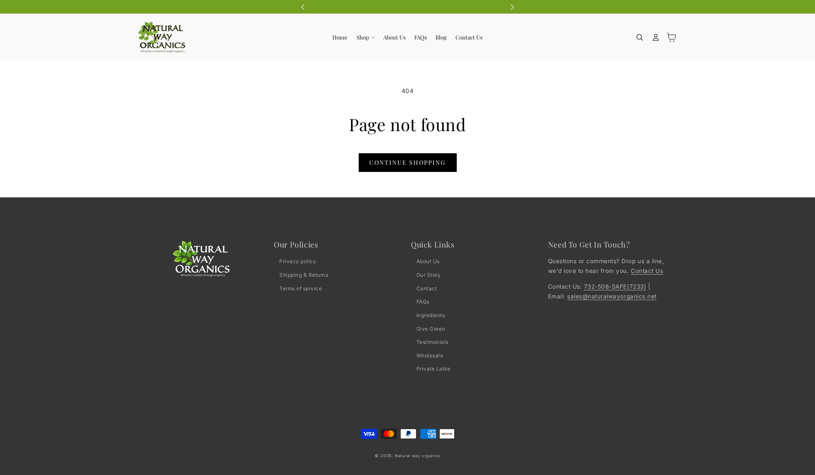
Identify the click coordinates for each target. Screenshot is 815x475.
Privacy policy (297, 261)
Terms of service (300, 288)
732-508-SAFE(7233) (615, 286)
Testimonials (432, 342)
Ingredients (430, 315)
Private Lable (433, 368)
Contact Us (647, 270)
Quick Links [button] (433, 245)
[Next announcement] (512, 7)
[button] (365, 37)
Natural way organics (417, 455)
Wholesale (430, 355)
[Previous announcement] (303, 7)
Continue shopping (407, 162)
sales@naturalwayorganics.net (611, 296)
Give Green (430, 329)
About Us (428, 261)
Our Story (428, 275)
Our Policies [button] (296, 245)
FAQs (423, 301)
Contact (426, 288)
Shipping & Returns (303, 275)
